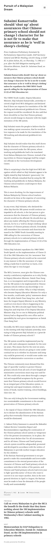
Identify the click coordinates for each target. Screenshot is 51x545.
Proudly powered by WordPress (14, 542)
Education (7, 495)
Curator (22, 493)
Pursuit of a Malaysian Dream (18, 7)
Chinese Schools (33, 493)
